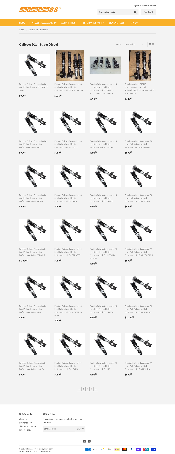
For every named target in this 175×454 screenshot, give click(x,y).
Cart (150, 12)
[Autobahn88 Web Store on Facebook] (84, 442)
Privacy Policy (25, 430)
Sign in (136, 6)
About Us (23, 419)
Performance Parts (92, 23)
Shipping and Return (27, 426)
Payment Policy (25, 423)
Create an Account (149, 6)
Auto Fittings (68, 23)
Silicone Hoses (117, 23)
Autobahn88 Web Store (34, 449)
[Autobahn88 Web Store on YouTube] (89, 442)
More (133, 23)
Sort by (119, 44)
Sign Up (80, 429)
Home (22, 23)
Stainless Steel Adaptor (42, 23)
